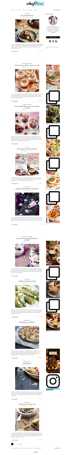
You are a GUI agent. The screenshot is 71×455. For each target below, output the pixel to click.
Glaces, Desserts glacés (27, 186)
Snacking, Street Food (27, 320)
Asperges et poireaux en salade (27, 281)
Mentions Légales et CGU (28, 448)
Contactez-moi (21, 448)
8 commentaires (30, 150)
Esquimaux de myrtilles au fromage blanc (27, 189)
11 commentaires (29, 109)
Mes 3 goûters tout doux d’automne (27, 149)
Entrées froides (27, 279)
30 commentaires (30, 17)
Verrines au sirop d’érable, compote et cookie (27, 65)
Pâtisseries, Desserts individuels (27, 63)
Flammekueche (27, 363)
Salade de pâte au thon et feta (27, 404)
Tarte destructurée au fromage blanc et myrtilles (27, 239)
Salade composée (27, 402)
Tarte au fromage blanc (27, 15)
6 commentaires (29, 282)
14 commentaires (29, 190)
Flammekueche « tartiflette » (27, 322)
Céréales (27, 147)
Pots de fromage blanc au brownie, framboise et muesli (27, 107)
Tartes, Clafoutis (27, 13)
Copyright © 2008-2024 (37, 448)
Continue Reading (40, 51)
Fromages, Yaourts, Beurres (27, 104)
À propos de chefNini (14, 448)
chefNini (35, 452)
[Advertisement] (27, 58)
